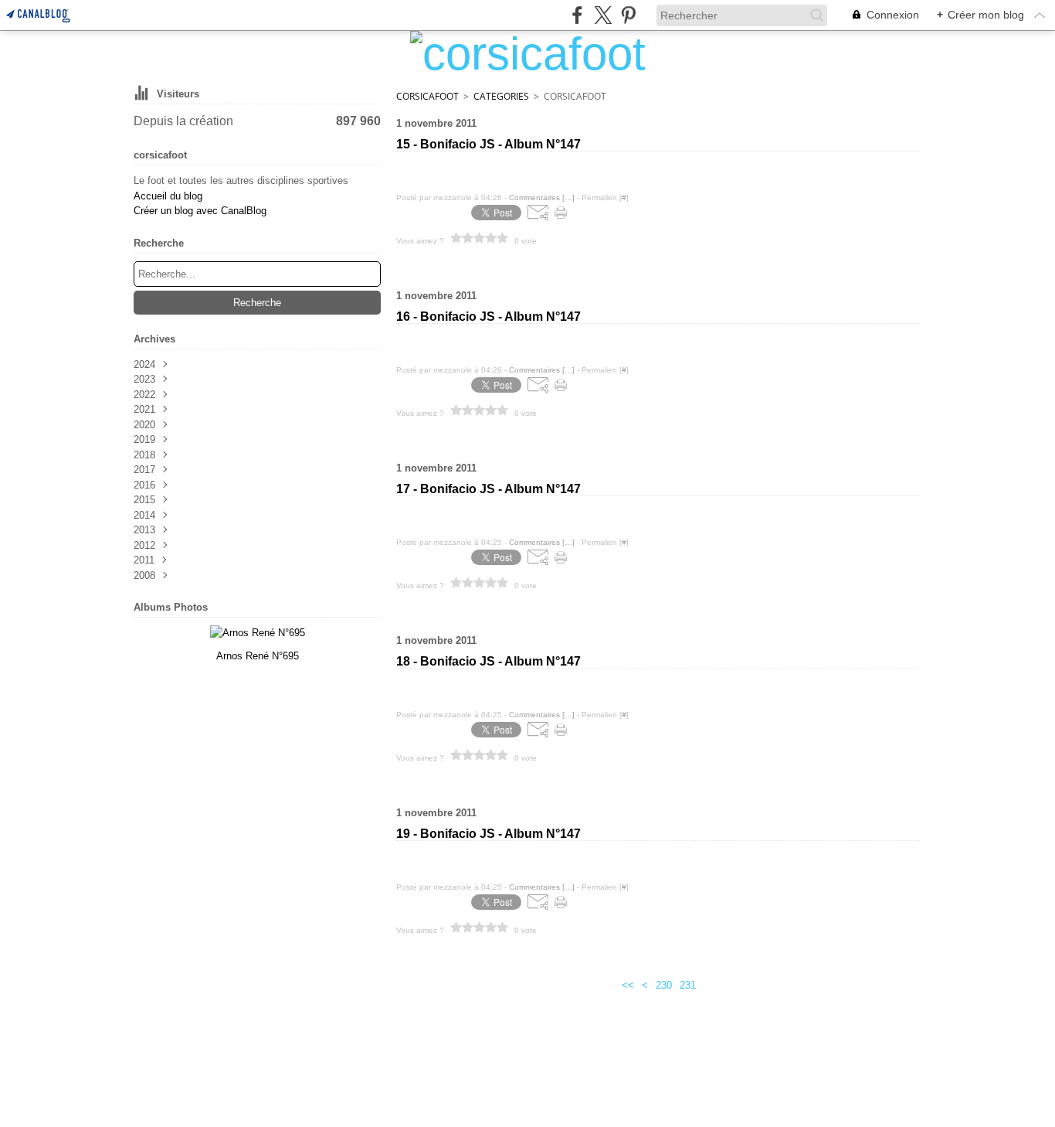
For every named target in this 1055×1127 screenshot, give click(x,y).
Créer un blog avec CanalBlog (200, 210)
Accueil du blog (168, 196)
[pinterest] (628, 15)
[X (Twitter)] (602, 15)
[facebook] (577, 15)
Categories (501, 96)
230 (664, 985)
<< (628, 985)
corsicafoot (427, 96)
